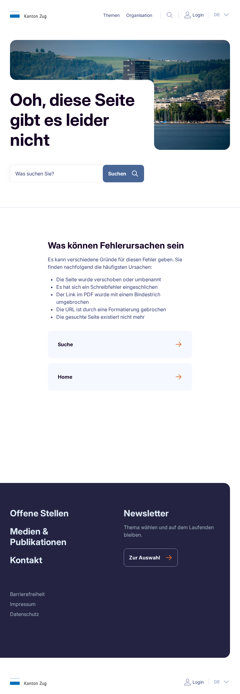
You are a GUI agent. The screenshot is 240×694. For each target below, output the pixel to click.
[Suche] (169, 15)
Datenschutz (24, 614)
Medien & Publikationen (38, 536)
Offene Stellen (39, 513)
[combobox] (58, 173)
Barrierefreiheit (27, 594)
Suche (65, 344)
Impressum (23, 604)
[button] (111, 15)
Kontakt (26, 560)
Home (65, 377)
